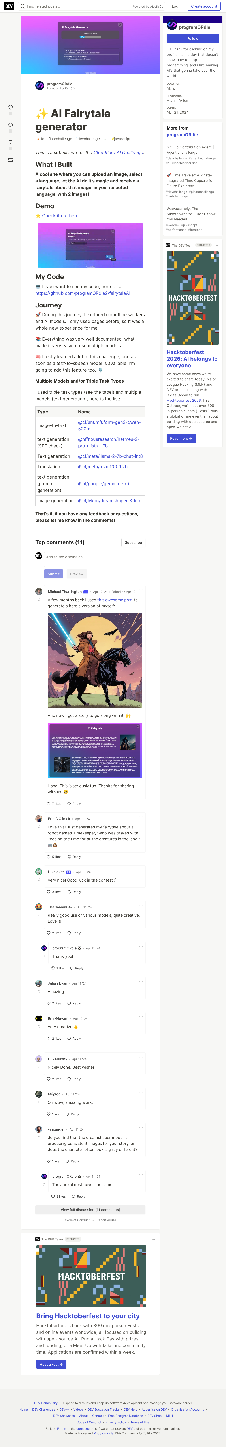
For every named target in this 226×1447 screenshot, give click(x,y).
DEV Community (46, 1403)
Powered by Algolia (146, 6)
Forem (61, 1428)
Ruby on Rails (103, 1433)
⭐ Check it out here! (57, 215)
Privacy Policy (116, 1422)
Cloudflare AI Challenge (118, 152)
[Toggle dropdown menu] (141, 589)
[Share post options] (10, 176)
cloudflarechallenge (54, 138)
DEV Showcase (64, 1416)
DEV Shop (154, 1416)
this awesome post (115, 600)
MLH (169, 1416)
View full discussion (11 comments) (90, 1209)
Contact (98, 1416)
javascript (121, 138)
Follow (192, 38)
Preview (76, 574)
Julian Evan (57, 983)
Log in (177, 6)
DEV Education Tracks (103, 1409)
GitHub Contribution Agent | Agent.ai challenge (191, 155)
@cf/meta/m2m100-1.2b (103, 466)
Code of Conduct (77, 1220)
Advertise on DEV (154, 1409)
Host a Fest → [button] (51, 1364)
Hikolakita (57, 872)
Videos (78, 1409)
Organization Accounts (187, 1409)
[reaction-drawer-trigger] (10, 110)
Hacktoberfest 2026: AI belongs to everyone (192, 359)
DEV (130, 1428)
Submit (54, 574)
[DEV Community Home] (9, 6)
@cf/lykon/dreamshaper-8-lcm (109, 500)
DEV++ (64, 1409)
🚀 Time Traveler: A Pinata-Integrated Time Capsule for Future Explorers (190, 185)
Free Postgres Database (125, 1416)
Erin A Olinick (59, 818)
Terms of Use (139, 1422)
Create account (204, 6)
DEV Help (130, 1409)
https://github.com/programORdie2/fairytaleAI (82, 293)
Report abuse (106, 1220)
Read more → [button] (181, 438)
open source (85, 1428)
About (83, 1416)
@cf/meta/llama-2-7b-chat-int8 (110, 456)
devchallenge (87, 138)
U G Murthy (57, 1059)
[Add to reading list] (11, 145)
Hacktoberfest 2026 (184, 400)
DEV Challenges (43, 1409)
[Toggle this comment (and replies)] (39, 599)
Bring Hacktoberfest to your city (88, 1316)
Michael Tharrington (65, 591)
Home (23, 1409)
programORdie (59, 84)
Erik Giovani (58, 1018)
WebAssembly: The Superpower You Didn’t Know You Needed (191, 219)
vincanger (56, 1129)
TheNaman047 (60, 907)
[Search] (22, 6)
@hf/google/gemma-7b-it (104, 483)
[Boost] (11, 160)
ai (105, 138)
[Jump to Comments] (11, 127)
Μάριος (54, 1094)
